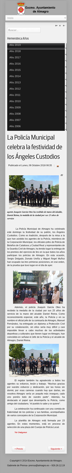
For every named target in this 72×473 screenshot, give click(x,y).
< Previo (19, 449)
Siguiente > (56, 449)
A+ (57, 25)
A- (63, 25)
